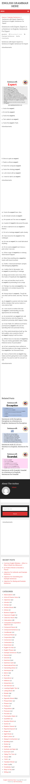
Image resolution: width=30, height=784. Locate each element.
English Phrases (9, 650)
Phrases (6, 703)
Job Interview (8, 685)
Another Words (8, 607)
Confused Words (9, 635)
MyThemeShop (18, 781)
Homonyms (7, 670)
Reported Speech (9, 729)
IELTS (6, 675)
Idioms (6, 673)
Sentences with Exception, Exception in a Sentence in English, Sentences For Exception (14, 421)
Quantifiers (7, 718)
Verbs (6, 764)
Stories (6, 744)
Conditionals (8, 632)
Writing (6, 772)
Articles (6, 610)
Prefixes (6, 706)
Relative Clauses (9, 726)
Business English (9, 612)
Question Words (9, 721)
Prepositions (8, 708)
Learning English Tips (10, 688)
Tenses (6, 757)
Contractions (8, 642)
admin (5, 34)
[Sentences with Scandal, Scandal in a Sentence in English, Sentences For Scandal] (15, 460)
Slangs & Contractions (11, 739)
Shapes (6, 731)
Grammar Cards (9, 663)
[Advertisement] (15, 63)
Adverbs (6, 602)
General (6, 655)
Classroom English (9, 615)
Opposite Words (9, 698)
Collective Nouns (9, 617)
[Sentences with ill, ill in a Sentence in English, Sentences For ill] (15, 434)
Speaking (7, 741)
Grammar (7, 660)
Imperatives (7, 678)
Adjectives (7, 600)
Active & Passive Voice (11, 597)
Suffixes (6, 746)
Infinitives (7, 680)
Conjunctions (8, 637)
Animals (6, 605)
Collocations (8, 620)
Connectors (7, 640)
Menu (2, 11)
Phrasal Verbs (8, 701)
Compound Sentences (11, 630)
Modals (6, 693)
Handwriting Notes (10, 668)
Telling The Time (9, 754)
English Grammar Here (15, 4)
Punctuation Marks (9, 716)
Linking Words (8, 691)
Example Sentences (8, 36)
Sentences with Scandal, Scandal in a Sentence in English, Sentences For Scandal (14, 472)
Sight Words (7, 734)
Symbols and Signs (10, 749)
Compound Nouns (9, 627)
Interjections (8, 683)
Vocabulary (7, 767)
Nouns (6, 696)
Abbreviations (8, 595)
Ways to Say (8, 769)
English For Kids (9, 647)
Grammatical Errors (10, 665)
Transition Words (9, 762)
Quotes (6, 724)
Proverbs (7, 713)
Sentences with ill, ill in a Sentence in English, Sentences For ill (15, 447)
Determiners (8, 645)
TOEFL (6, 759)
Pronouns (7, 711)
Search (15, 513)
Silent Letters (8, 736)
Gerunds (6, 657)
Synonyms (7, 752)
